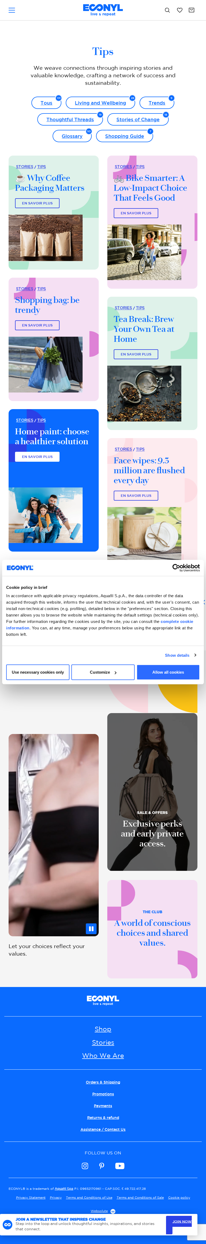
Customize (100, 672)
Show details (177, 655)
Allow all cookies (168, 672)
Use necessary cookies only (38, 672)
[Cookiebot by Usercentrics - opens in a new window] (176, 568)
